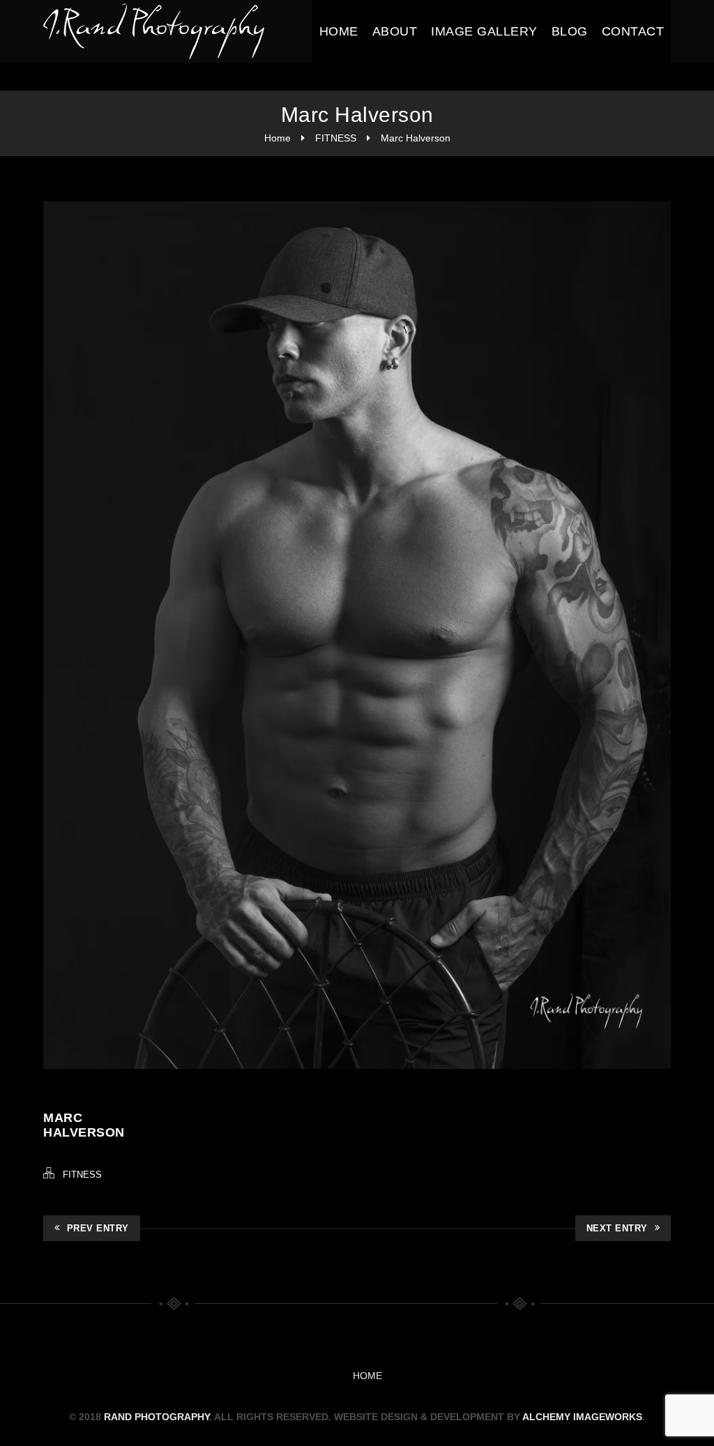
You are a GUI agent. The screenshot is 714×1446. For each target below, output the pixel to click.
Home (338, 31)
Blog (570, 31)
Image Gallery (484, 31)
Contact (633, 31)
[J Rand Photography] (154, 31)
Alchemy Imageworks (582, 1416)
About (395, 31)
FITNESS (335, 138)
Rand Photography (156, 1416)
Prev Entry (98, 1228)
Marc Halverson (415, 138)
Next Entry (617, 1228)
